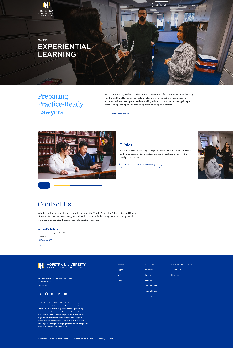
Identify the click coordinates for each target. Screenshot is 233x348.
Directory (148, 296)
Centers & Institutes (152, 285)
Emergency (175, 275)
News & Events (151, 291)
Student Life (149, 280)
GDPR (111, 338)
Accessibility (176, 269)
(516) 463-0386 (45, 240)
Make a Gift (163, 5)
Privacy (102, 338)
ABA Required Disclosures (181, 264)
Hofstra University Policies (84, 338)
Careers (148, 275)
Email (40, 245)
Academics (149, 269)
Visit (119, 275)
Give (120, 280)
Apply (120, 269)
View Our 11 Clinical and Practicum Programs (140, 164)
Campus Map (42, 285)
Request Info (123, 264)
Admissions (149, 264)
